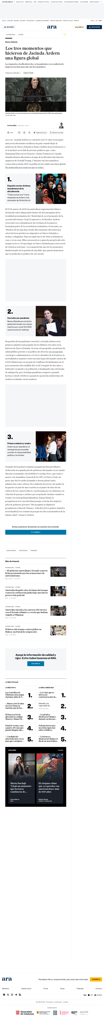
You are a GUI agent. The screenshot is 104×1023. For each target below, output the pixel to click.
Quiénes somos (26, 988)
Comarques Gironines (42, 20)
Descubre (12, 750)
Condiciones (58, 1002)
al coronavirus (56, 352)
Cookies (65, 1002)
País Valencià (31, 20)
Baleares (23, 20)
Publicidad (80, 988)
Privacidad (49, 1002)
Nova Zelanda (23, 550)
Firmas (45, 988)
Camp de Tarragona (56, 20)
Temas (62, 988)
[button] (101, 1)
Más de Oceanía (12, 561)
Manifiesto (5, 988)
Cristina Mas (12, 125)
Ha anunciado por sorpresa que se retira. (24, 167)
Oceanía (20, 34)
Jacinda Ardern (11, 550)
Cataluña (10, 20)
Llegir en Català (28, 73)
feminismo (34, 550)
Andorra (16, 20)
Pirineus (76, 20)
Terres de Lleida (68, 20)
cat (97, 20)
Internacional (10, 34)
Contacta (98, 988)
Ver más (60, 750)
